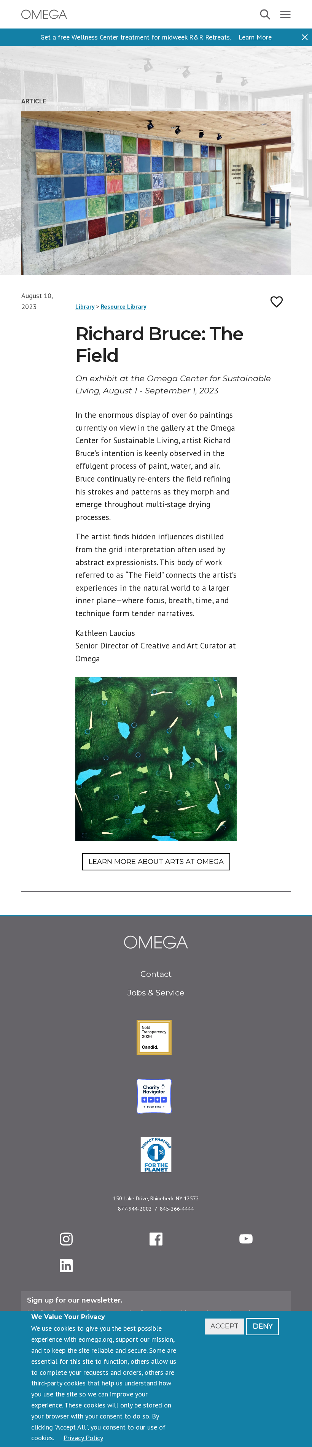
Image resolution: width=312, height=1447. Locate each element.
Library (85, 306)
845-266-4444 (177, 1208)
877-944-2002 (135, 1208)
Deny (262, 1326)
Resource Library (123, 306)
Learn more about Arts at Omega (156, 861)
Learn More (255, 37)
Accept (224, 1326)
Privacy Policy (83, 1437)
